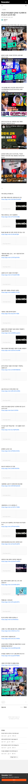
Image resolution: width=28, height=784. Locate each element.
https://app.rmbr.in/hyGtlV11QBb (10, 313)
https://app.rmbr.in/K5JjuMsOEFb (10, 602)
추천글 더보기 (13, 757)
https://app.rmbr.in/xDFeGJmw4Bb (10, 350)
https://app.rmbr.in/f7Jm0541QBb (10, 217)
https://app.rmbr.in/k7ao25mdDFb (10, 544)
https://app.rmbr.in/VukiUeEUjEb (10, 234)
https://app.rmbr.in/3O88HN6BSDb (10, 369)
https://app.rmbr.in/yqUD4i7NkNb (10, 655)
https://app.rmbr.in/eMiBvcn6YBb (10, 292)
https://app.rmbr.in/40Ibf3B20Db (10, 468)
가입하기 (14, 779)
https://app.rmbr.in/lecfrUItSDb (9, 410)
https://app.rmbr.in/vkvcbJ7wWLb (10, 638)
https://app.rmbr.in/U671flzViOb (10, 665)
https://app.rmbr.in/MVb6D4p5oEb (10, 486)
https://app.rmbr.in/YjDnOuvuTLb (10, 631)
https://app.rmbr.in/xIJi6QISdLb (9, 619)
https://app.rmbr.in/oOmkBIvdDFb (10, 584)
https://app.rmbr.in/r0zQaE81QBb (10, 275)
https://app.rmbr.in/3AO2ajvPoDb (10, 257)
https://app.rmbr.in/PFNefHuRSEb (10, 526)
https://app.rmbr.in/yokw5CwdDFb (10, 561)
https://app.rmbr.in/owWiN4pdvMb (10, 648)
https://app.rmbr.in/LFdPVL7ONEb (10, 507)
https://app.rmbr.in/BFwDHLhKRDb (10, 391)
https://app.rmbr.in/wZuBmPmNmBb (11, 199)
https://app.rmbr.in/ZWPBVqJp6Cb (10, 333)
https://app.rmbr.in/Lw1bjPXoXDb (10, 429)
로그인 (14, 782)
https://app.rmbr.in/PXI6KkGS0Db (10, 451)
